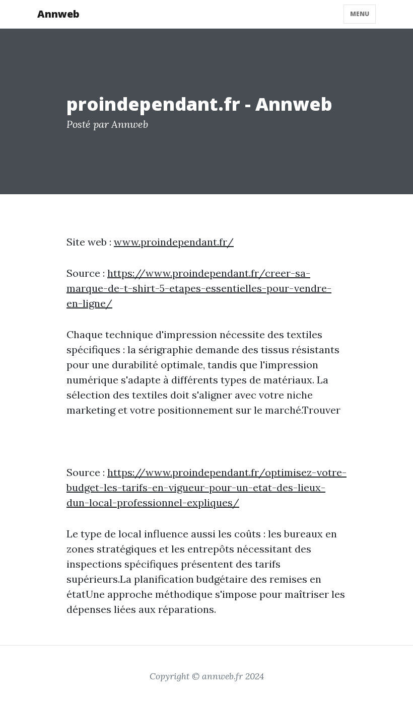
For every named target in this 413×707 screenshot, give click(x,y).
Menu (359, 14)
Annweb (58, 14)
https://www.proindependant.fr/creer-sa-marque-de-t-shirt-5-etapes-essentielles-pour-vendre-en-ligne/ (198, 288)
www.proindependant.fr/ (174, 241)
